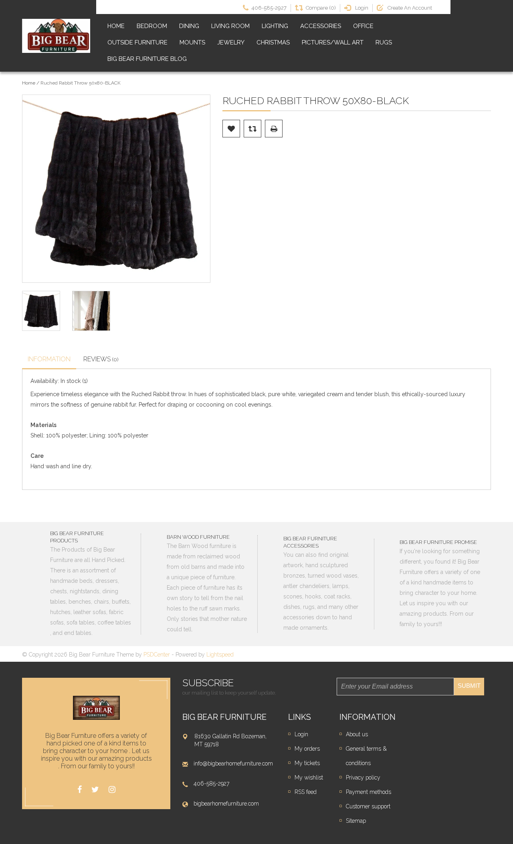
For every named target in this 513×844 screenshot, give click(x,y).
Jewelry (230, 42)
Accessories (320, 26)
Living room (230, 26)
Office (363, 26)
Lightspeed (220, 654)
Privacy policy (363, 777)
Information (49, 359)
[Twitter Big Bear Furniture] (95, 790)
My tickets (307, 763)
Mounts (192, 42)
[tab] (49, 360)
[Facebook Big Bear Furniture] (79, 790)
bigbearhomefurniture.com (226, 803)
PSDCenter (156, 654)
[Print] (274, 128)
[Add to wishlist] (231, 128)
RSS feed (306, 792)
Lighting (275, 26)
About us (357, 734)
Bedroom (152, 26)
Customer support (368, 806)
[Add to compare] (252, 128)
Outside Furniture (137, 42)
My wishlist (309, 777)
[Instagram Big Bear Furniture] (112, 790)
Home (116, 26)
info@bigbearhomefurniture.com (233, 763)
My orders (307, 748)
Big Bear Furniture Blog (147, 58)
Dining (189, 26)
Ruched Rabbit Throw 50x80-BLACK (80, 83)
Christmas (273, 42)
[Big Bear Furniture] (56, 36)
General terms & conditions (366, 755)
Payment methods (368, 792)
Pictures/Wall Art (333, 42)
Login (301, 734)
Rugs (384, 42)
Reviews (101, 359)
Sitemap (356, 821)
